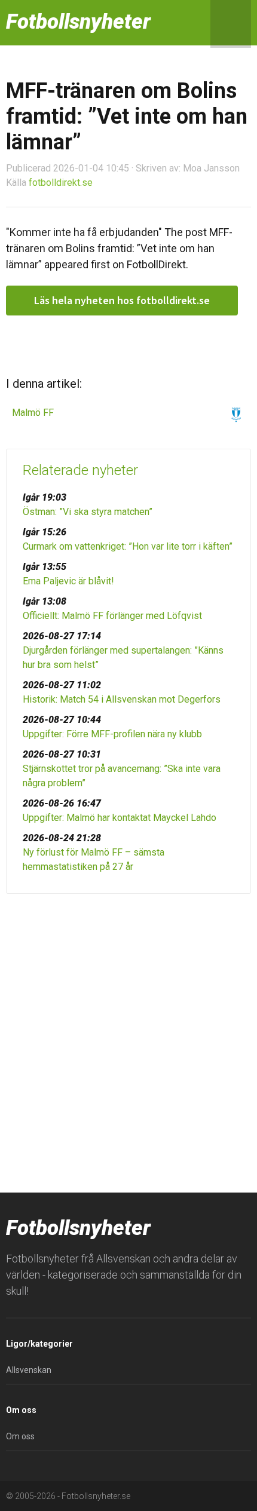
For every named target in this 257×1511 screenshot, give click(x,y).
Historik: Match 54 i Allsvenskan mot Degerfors (122, 699)
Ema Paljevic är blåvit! (68, 581)
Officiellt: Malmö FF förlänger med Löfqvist (112, 615)
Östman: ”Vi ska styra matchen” (87, 511)
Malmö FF (33, 412)
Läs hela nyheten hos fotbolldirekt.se (122, 300)
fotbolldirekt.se (61, 182)
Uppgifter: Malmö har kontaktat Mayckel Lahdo (119, 817)
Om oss (20, 1436)
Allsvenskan (28, 1370)
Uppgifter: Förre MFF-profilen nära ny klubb (112, 734)
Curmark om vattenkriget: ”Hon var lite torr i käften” (127, 546)
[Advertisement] (128, 1040)
